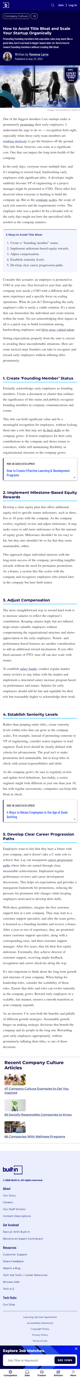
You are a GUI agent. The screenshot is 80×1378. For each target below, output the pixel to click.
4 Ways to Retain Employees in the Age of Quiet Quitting (37, 814)
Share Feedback (13, 1261)
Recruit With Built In (16, 1231)
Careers (8, 1202)
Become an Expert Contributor (23, 1238)
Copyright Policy (40, 1329)
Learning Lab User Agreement (40, 1317)
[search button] (52, 5)
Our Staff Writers (14, 1209)
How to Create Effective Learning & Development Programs (38, 472)
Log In (73, 5)
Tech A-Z (8, 1288)
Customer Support (15, 1254)
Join (61, 5)
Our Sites (9, 1304)
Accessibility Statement (40, 1323)
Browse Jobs (11, 1282)
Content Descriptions (17, 1216)
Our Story (9, 1195)
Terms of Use (40, 1340)
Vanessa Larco (38, 54)
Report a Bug (11, 1268)
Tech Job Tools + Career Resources (25, 1275)
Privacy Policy (40, 1334)
